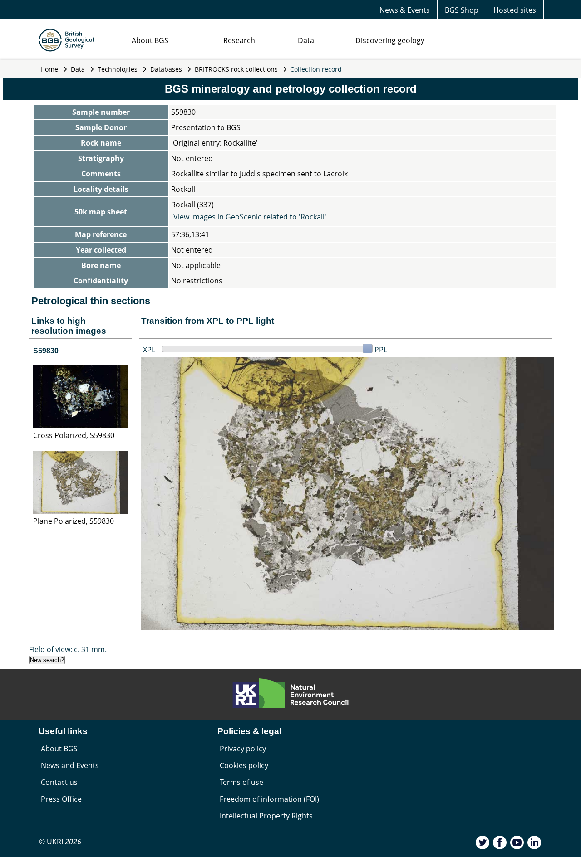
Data (306, 40)
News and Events (70, 765)
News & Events (404, 10)
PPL (380, 350)
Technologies (118, 69)
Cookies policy (244, 765)
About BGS (150, 40)
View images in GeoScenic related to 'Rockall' (249, 217)
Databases (166, 69)
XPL (149, 350)
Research (239, 40)
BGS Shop (461, 10)
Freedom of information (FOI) (269, 799)
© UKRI (60, 842)
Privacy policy (243, 749)
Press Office (61, 799)
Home (49, 69)
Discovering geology (389, 40)
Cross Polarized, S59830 (73, 435)
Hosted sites (514, 10)
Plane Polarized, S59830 (73, 521)
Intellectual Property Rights (266, 816)
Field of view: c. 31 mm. (68, 649)
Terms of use (241, 782)
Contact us (59, 782)
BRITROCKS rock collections (236, 69)
